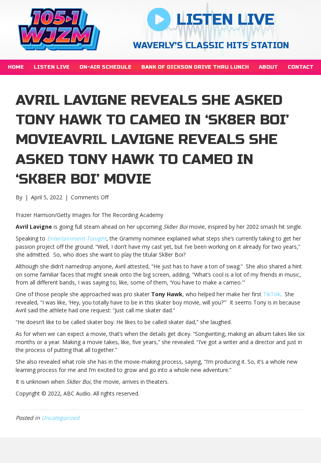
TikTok (271, 294)
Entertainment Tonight (76, 238)
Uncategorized (60, 417)
